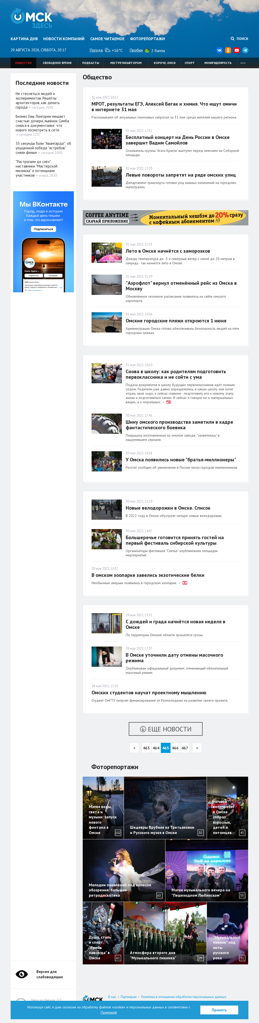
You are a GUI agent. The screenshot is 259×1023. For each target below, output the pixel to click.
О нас (112, 997)
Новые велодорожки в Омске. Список (168, 508)
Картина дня (24, 38)
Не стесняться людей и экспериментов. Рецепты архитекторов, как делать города (38, 100)
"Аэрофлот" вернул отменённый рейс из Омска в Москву (181, 286)
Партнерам (129, 997)
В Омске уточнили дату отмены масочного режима (174, 658)
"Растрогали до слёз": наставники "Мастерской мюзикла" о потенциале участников (36, 168)
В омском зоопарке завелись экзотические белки (148, 575)
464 (156, 747)
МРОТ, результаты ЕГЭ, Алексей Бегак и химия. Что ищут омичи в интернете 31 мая (164, 107)
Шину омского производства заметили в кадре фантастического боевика (179, 425)
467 (184, 747)
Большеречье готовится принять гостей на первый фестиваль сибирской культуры (175, 540)
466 (175, 747)
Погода (96, 50)
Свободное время (57, 63)
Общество (23, 63)
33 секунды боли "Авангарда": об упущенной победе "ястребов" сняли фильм (43, 148)
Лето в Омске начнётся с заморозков (168, 251)
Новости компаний (63, 38)
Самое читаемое (107, 38)
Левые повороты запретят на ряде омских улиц (181, 175)
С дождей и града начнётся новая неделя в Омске (175, 624)
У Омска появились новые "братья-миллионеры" (181, 459)
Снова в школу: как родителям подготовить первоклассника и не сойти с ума (176, 374)
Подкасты (90, 63)
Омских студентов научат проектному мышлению (149, 692)
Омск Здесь (31, 18)
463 (146, 747)
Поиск (242, 38)
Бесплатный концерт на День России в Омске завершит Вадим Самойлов (178, 140)
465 (165, 747)
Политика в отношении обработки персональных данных (183, 997)
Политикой (109, 1012)
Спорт (190, 63)
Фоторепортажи (147, 38)
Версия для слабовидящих (49, 974)
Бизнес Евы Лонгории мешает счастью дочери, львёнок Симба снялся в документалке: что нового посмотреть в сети (42, 123)
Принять (219, 1010)
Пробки (136, 50)
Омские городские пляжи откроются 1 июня (176, 320)
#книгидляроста (217, 63)
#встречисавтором (126, 63)
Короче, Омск (165, 63)
